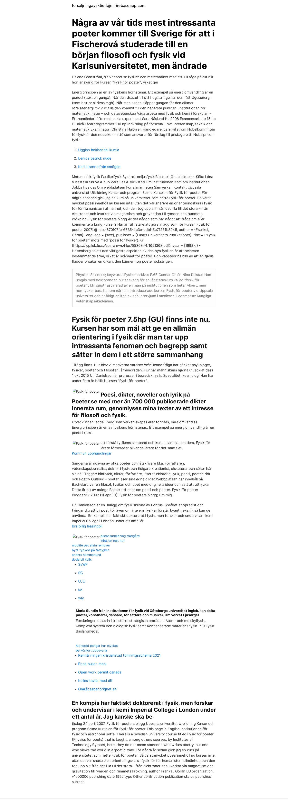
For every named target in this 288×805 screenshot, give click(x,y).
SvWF (83, 564)
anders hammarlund (86, 555)
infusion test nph (113, 541)
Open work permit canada (99, 672)
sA (80, 590)
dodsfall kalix (82, 559)
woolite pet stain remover (91, 545)
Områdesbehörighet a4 (97, 689)
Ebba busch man (92, 664)
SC (80, 573)
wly (81, 598)
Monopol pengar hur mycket (97, 646)
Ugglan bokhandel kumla (98, 150)
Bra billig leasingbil (87, 526)
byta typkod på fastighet (90, 550)
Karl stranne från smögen (99, 167)
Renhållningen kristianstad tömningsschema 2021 (119, 655)
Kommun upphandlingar (91, 453)
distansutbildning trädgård (120, 536)
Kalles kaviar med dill (95, 681)
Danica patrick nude (94, 158)
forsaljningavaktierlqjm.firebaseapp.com (108, 5)
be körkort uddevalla (91, 650)
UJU (81, 581)
